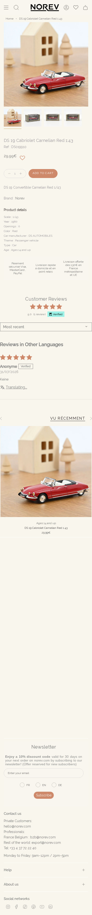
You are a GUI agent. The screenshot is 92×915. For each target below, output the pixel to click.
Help (8, 870)
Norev (20, 198)
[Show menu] (6, 7)
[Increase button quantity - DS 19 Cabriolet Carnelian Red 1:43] (21, 173)
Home (9, 18)
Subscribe (43, 795)
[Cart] (85, 7)
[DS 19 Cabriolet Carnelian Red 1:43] (46, 471)
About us (11, 884)
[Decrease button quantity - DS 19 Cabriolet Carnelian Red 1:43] (8, 173)
